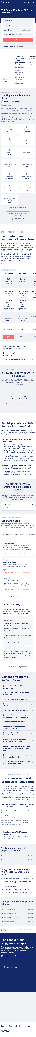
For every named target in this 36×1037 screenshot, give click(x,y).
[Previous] (5, 397)
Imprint (3, 1026)
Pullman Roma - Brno (9, 887)
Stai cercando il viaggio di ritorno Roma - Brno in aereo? (17, 883)
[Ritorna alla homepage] (5, 2)
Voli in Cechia (16, 929)
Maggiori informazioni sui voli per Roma (15, 889)
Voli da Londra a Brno (8, 921)
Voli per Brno (27, 929)
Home (3, 929)
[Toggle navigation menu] (34, 2)
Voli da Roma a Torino (8, 913)
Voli (9, 929)
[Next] (30, 397)
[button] (10, 30)
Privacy (28, 1026)
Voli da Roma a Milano (8, 909)
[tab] (7, 534)
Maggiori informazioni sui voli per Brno (15, 892)
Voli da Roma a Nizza (8, 860)
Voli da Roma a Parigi (8, 856)
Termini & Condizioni (16, 1026)
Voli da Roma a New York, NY (10, 917)
